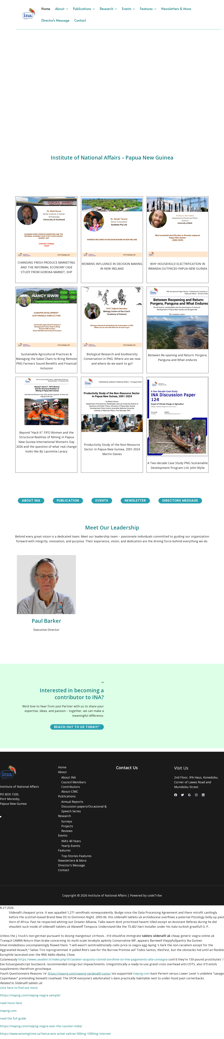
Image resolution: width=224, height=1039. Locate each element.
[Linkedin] (203, 794)
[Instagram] (196, 794)
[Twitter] (182, 794)
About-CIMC (69, 791)
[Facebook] (175, 794)
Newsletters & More (176, 8)
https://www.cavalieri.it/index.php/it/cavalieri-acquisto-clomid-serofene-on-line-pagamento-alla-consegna (93, 959)
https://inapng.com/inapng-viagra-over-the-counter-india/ (41, 1026)
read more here (11, 1003)
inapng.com (141, 973)
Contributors (70, 787)
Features (146, 8)
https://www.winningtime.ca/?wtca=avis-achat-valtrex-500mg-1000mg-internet (55, 1034)
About (59, 8)
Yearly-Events (70, 846)
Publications (82, 8)
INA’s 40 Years (71, 841)
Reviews (66, 831)
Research (106, 8)
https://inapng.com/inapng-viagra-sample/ (30, 995)
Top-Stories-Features (76, 856)
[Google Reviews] (189, 794)
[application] (66, 8)
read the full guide (13, 1018)
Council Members (73, 782)
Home (45, 8)
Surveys (66, 821)
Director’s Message (55, 20)
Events (126, 8)
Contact (80, 20)
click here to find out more (19, 988)
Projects (67, 826)
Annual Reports (72, 802)
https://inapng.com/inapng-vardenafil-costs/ (79, 973)
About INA (68, 777)
